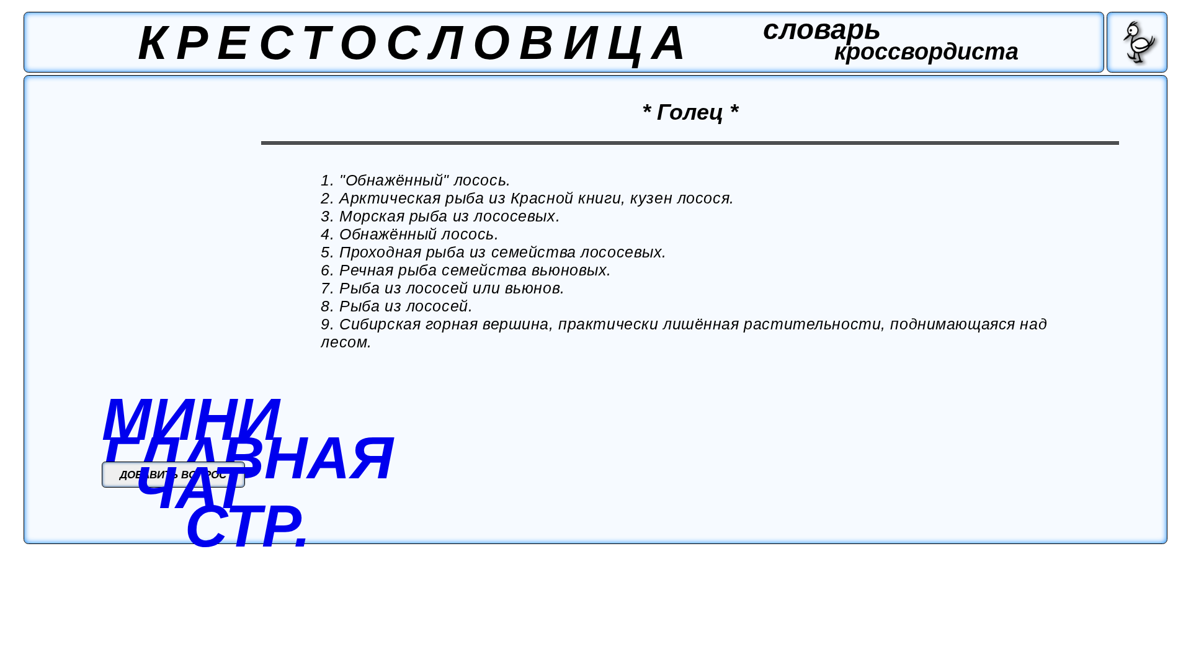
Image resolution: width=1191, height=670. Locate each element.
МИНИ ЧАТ (191, 453)
